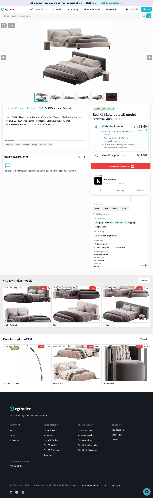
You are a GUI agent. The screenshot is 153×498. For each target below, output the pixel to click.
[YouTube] (17, 492)
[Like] (101, 199)
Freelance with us (85, 440)
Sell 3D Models (84, 425)
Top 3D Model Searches (88, 445)
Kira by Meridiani (10, 325)
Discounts (48, 455)
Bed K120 (106, 325)
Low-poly (99, 222)
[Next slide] (149, 57)
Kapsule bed (58, 383)
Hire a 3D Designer (52, 440)
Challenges (117, 434)
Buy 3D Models (50, 425)
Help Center (15, 440)
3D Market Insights (86, 435)
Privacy (105, 485)
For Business (49, 430)
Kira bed (56, 325)
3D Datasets (49, 435)
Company (13, 425)
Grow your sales (85, 430)
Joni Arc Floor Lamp (11, 383)
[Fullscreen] (4, 25)
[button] (143, 15)
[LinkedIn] (11, 492)
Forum (115, 439)
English (116, 485)
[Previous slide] (3, 57)
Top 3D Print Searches (87, 450)
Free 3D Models (50, 445)
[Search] (148, 15)
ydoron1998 (110, 179)
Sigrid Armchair (108, 383)
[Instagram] (23, 492)
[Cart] (126, 9)
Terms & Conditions (89, 485)
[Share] (140, 199)
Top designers (118, 429)
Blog (12, 430)
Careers (13, 435)
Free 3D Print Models (53, 450)
